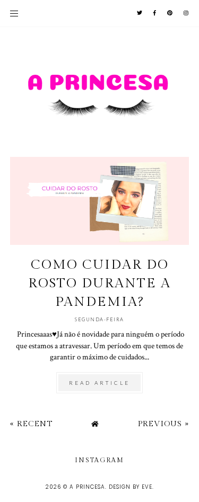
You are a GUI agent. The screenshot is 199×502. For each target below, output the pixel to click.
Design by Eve (130, 487)
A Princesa (87, 487)
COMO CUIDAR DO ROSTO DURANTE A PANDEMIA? (99, 283)
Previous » (163, 423)
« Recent (31, 423)
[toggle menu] (14, 13)
